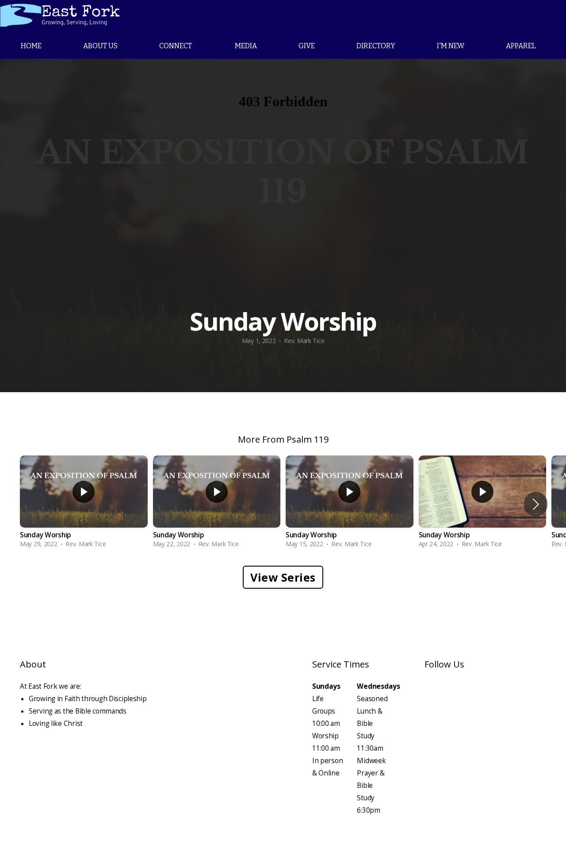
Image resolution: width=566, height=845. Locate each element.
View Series (283, 577)
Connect (176, 46)
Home (31, 46)
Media (246, 46)
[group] (84, 503)
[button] (536, 504)
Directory (375, 46)
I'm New (450, 46)
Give (306, 46)
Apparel (521, 46)
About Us (100, 46)
